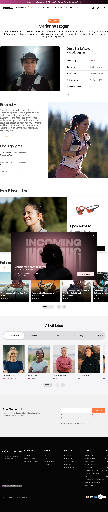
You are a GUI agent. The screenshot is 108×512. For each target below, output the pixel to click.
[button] (45, 306)
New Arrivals (22, 7)
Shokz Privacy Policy (78, 423)
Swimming (78, 336)
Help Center (68, 458)
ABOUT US (74, 7)
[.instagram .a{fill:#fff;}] (68, 94)
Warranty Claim (69, 461)
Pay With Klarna (69, 467)
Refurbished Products (31, 461)
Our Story (47, 455)
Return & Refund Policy (92, 461)
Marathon (14, 336)
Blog (45, 458)
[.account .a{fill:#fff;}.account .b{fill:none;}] (98, 8)
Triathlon (57, 336)
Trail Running (35, 336)
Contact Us (68, 455)
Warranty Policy (90, 458)
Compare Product (29, 458)
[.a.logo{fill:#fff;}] (8, 7)
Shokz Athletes (49, 464)
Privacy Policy (89, 467)
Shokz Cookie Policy (91, 485)
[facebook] (8, 481)
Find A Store (68, 464)
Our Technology (49, 461)
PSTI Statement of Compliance (94, 479)
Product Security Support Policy (93, 475)
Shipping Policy (89, 455)
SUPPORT (46, 7)
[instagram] (3, 481)
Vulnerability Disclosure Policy (94, 470)
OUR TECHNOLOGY (60, 7)
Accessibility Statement (92, 482)
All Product (27, 455)
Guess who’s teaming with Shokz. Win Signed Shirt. (47, 2)
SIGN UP (99, 410)
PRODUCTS (35, 7)
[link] (13, 451)
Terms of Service (90, 464)
